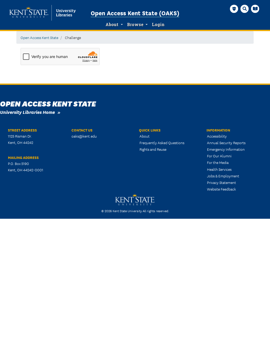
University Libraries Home (27, 112)
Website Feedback (221, 189)
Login (158, 24)
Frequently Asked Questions (161, 142)
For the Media (218, 162)
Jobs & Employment (223, 176)
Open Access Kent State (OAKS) (135, 12)
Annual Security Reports (226, 142)
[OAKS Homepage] (234, 8)
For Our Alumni (219, 156)
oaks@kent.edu (84, 136)
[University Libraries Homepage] (255, 8)
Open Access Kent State (39, 37)
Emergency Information (226, 149)
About (111, 24)
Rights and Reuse (152, 149)
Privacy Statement (221, 182)
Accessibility (217, 136)
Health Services (219, 169)
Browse (135, 24)
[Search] (244, 8)
